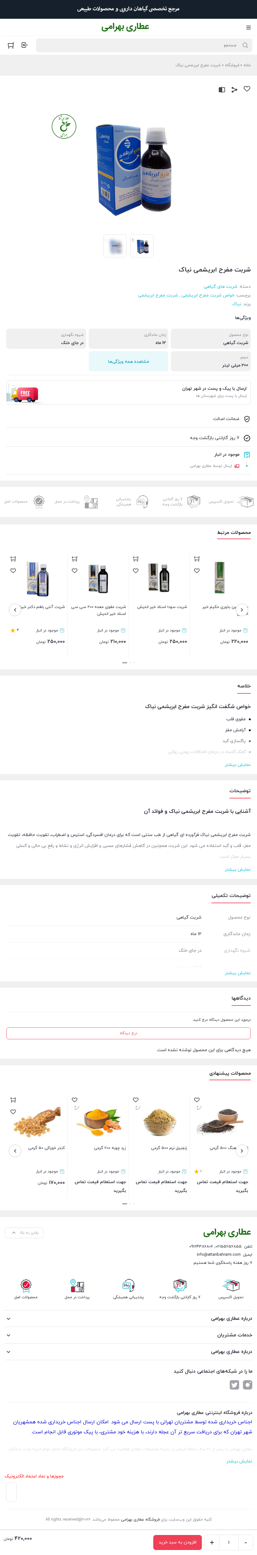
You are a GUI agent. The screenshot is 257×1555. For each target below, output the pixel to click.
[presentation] (242, 610)
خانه (247, 65)
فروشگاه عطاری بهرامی (140, 1519)
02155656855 (228, 1246)
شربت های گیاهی (221, 287)
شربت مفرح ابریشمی (158, 295)
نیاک (236, 304)
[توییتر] (234, 1385)
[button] (134, 662)
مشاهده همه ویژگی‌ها (128, 362)
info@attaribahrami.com (219, 1255)
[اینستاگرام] (247, 1385)
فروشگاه (232, 65)
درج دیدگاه (128, 1033)
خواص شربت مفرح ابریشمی (207, 295)
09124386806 (201, 1246)
